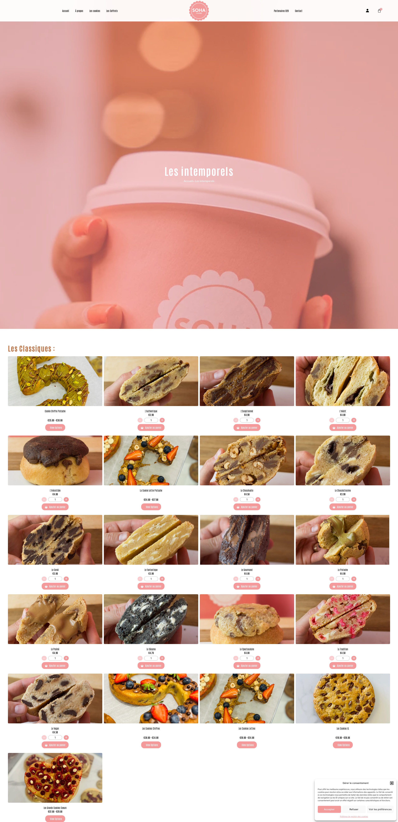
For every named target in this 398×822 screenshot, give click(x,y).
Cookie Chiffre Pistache (55, 411)
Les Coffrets (112, 10)
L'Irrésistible (55, 490)
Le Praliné (55, 649)
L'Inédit (343, 411)
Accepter (329, 809)
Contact (298, 10)
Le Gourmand (246, 569)
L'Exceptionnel (247, 411)
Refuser (353, 809)
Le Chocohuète (247, 490)
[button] (391, 783)
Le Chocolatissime (343, 490)
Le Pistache (343, 569)
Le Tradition (343, 649)
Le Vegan (55, 728)
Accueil (65, 10)
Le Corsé (55, 569)
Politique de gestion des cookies (354, 816)
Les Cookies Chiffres (151, 728)
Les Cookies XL (343, 728)
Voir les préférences (380, 809)
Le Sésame (151, 649)
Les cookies (94, 10)
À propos (79, 10)
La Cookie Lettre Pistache (151, 490)
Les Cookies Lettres (247, 728)
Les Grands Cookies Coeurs (55, 807)
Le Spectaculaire (247, 649)
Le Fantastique (151, 569)
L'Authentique (151, 411)
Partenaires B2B (281, 10)
